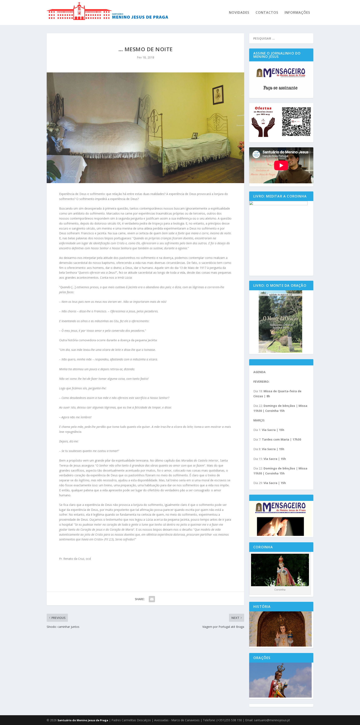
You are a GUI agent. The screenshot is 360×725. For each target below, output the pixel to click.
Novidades (239, 13)
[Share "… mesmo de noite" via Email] (152, 599)
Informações (297, 13)
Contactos (267, 13)
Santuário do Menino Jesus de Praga (83, 720)
